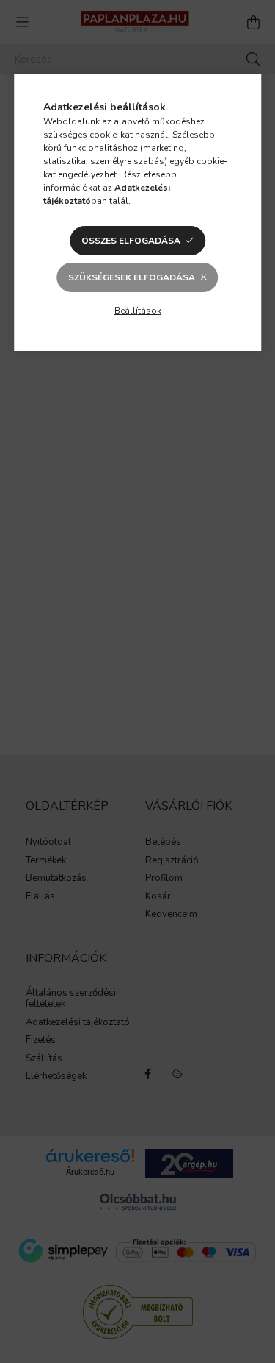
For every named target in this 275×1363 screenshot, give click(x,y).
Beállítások (137, 310)
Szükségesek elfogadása (131, 277)
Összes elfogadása (130, 241)
